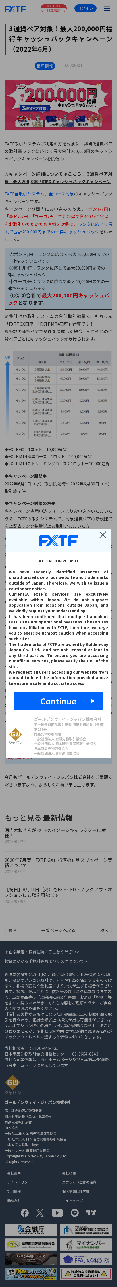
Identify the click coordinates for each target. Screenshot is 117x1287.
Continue (58, 701)
